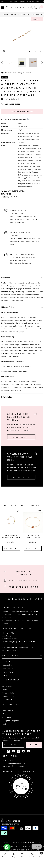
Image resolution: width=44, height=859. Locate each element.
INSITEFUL (16, 846)
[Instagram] (8, 751)
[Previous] (36, 51)
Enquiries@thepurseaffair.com (13, 763)
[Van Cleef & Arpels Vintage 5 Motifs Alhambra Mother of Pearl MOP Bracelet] (11, 522)
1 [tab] (17, 556)
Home (6, 14)
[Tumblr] (23, 751)
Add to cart (11, 548)
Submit (33, 745)
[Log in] (31, 7)
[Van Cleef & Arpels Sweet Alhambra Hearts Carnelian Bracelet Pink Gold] (33, 522)
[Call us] (36, 7)
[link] (4, 855)
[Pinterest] (13, 751)
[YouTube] (29, 751)
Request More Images (22, 111)
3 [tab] (23, 556)
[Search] (7, 7)
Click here (13, 263)
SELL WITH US (20, 437)
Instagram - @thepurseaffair (13, 766)
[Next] (40, 51)
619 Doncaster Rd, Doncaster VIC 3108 (17, 647)
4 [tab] (27, 556)
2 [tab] (20, 556)
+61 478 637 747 (9, 650)
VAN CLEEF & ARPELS (16, 191)
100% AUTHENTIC (12, 104)
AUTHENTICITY (20, 477)
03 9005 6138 (7, 617)
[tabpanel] (11, 530)
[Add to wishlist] (19, 511)
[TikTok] (18, 751)
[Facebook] (3, 751)
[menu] (2, 7)
